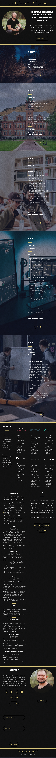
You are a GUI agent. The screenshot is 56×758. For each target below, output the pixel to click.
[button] (13, 3)
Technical (31, 64)
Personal (31, 62)
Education (32, 59)
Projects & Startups (35, 67)
